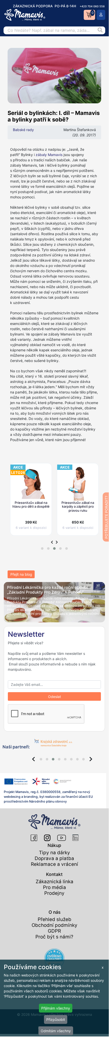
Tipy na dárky (54, 852)
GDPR (54, 931)
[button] (42, 548)
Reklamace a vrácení (54, 864)
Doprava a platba (54, 858)
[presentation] (52, 542)
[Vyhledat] (100, 30)
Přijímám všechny (55, 1008)
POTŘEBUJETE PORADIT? (106, 517)
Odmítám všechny (56, 1031)
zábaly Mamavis (49, 154)
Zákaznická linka (54, 881)
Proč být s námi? (54, 937)
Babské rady (23, 130)
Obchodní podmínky (54, 925)
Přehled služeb (54, 919)
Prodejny (54, 893)
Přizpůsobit (55, 1019)
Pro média (54, 887)
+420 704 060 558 (92, 6)
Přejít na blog (21, 574)
